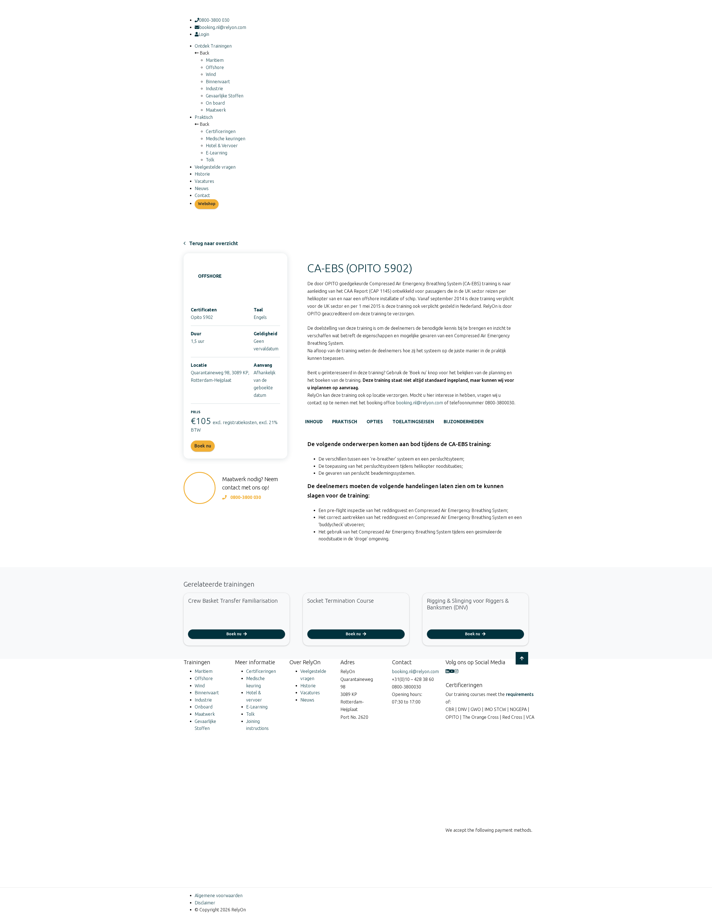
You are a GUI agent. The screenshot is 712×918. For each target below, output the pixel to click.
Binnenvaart (218, 81)
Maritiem (215, 60)
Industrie (214, 88)
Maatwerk (216, 109)
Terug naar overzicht (213, 243)
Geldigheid (265, 333)
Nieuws (202, 188)
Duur (196, 333)
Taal (258, 309)
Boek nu (234, 634)
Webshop (206, 203)
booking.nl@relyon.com (222, 27)
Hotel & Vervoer (222, 145)
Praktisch (204, 117)
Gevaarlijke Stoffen (224, 95)
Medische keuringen (225, 138)
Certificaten (204, 309)
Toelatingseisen (413, 421)
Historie (202, 173)
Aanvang (263, 365)
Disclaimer (205, 902)
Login (204, 34)
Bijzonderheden (464, 421)
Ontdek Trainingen (213, 45)
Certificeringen (221, 131)
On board (215, 102)
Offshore (215, 67)
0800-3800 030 (214, 20)
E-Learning (216, 152)
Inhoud (314, 421)
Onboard (203, 706)
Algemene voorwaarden (219, 895)
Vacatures (204, 181)
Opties (375, 421)
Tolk (210, 159)
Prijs (195, 412)
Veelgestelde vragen (215, 166)
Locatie (199, 365)
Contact (202, 195)
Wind (211, 74)
